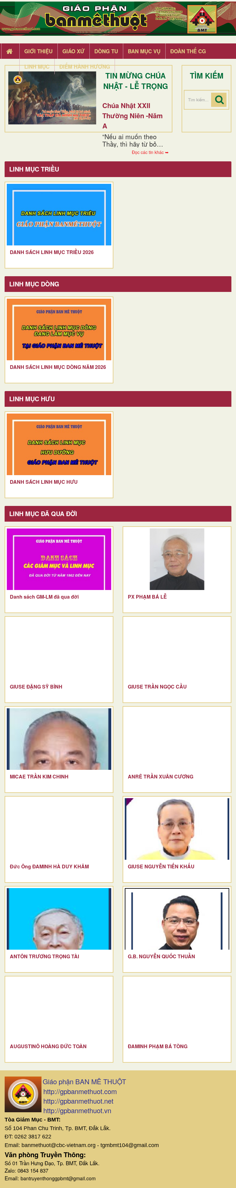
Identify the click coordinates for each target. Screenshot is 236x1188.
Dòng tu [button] (106, 51)
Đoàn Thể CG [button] (188, 51)
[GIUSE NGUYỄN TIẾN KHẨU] (177, 829)
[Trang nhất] (10, 51)
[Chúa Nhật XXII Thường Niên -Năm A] (52, 98)
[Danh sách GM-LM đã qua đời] (59, 559)
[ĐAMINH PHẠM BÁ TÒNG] (177, 1009)
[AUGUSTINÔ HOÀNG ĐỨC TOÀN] (59, 1009)
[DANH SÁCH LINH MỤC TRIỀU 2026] (59, 214)
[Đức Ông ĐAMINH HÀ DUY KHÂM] (59, 829)
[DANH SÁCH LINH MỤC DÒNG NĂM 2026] (59, 329)
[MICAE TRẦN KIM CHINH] (59, 739)
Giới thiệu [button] (38, 51)
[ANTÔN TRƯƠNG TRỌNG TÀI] (59, 919)
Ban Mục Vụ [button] (144, 51)
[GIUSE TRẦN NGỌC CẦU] (177, 649)
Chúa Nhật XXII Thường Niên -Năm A (132, 115)
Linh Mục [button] (36, 66)
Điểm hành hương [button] (84, 66)
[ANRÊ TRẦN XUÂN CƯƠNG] (177, 739)
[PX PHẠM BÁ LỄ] (177, 559)
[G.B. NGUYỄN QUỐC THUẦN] (177, 919)
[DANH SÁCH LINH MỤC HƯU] (59, 444)
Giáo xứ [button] (73, 51)
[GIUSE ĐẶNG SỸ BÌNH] (59, 649)
